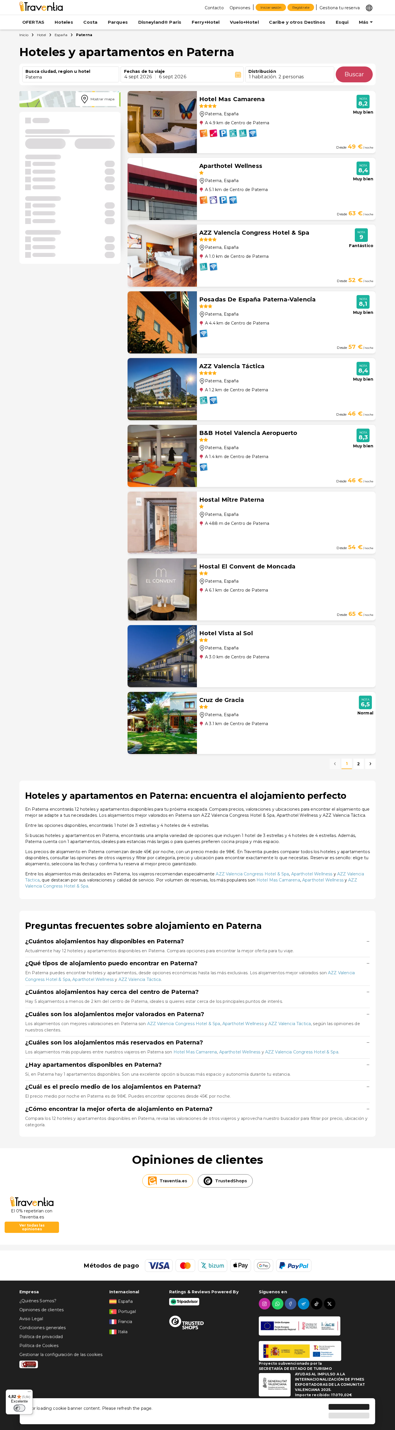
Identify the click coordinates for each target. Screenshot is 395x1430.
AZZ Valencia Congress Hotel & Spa (252, 874)
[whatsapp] (278, 1303)
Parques (118, 22)
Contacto (214, 7)
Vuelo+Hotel (244, 22)
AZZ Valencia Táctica (140, 979)
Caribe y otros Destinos (297, 22)
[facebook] (291, 1303)
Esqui (342, 22)
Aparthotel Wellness (312, 874)
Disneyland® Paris (160, 22)
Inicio (23, 35)
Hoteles (64, 22)
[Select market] (369, 7)
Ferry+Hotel (206, 22)
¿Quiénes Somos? (37, 1300)
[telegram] (304, 1303)
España (61, 35)
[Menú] (29, 1393)
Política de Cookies (38, 1345)
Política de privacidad (41, 1336)
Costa (90, 22)
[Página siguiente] (370, 764)
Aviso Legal (31, 1318)
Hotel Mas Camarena (278, 880)
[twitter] (330, 1303)
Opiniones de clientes (41, 1309)
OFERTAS (33, 22)
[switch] (19, 1408)
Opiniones (240, 7)
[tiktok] (317, 1303)
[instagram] (265, 1303)
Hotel (41, 35)
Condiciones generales (42, 1327)
